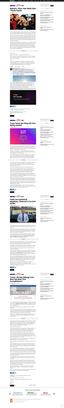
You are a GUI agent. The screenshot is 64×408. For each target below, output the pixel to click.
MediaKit (20, 399)
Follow (52, 0)
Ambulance (19, 252)
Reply (11, 113)
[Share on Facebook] (11, 106)
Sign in (41, 0)
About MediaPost (16, 399)
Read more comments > (32, 385)
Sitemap (32, 399)
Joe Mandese (13, 12)
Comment (12, 115)
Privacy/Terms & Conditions (37, 399)
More (35, 0)
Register (44, 0)
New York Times (19, 82)
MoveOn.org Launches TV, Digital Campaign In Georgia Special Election (46, 22)
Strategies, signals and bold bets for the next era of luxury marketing (47, 30)
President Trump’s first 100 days (21, 303)
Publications (20, 0)
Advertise (48, 0)
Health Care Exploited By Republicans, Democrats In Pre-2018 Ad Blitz (46, 15)
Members (31, 0)
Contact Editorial (24, 399)
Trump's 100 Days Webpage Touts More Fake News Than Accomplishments (47, 18)
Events (24, 0)
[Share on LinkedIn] (13, 106)
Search (38, 1)
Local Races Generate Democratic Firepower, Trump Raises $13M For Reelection (47, 20)
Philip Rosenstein (13, 127)
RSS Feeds (28, 399)
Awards (28, 0)
